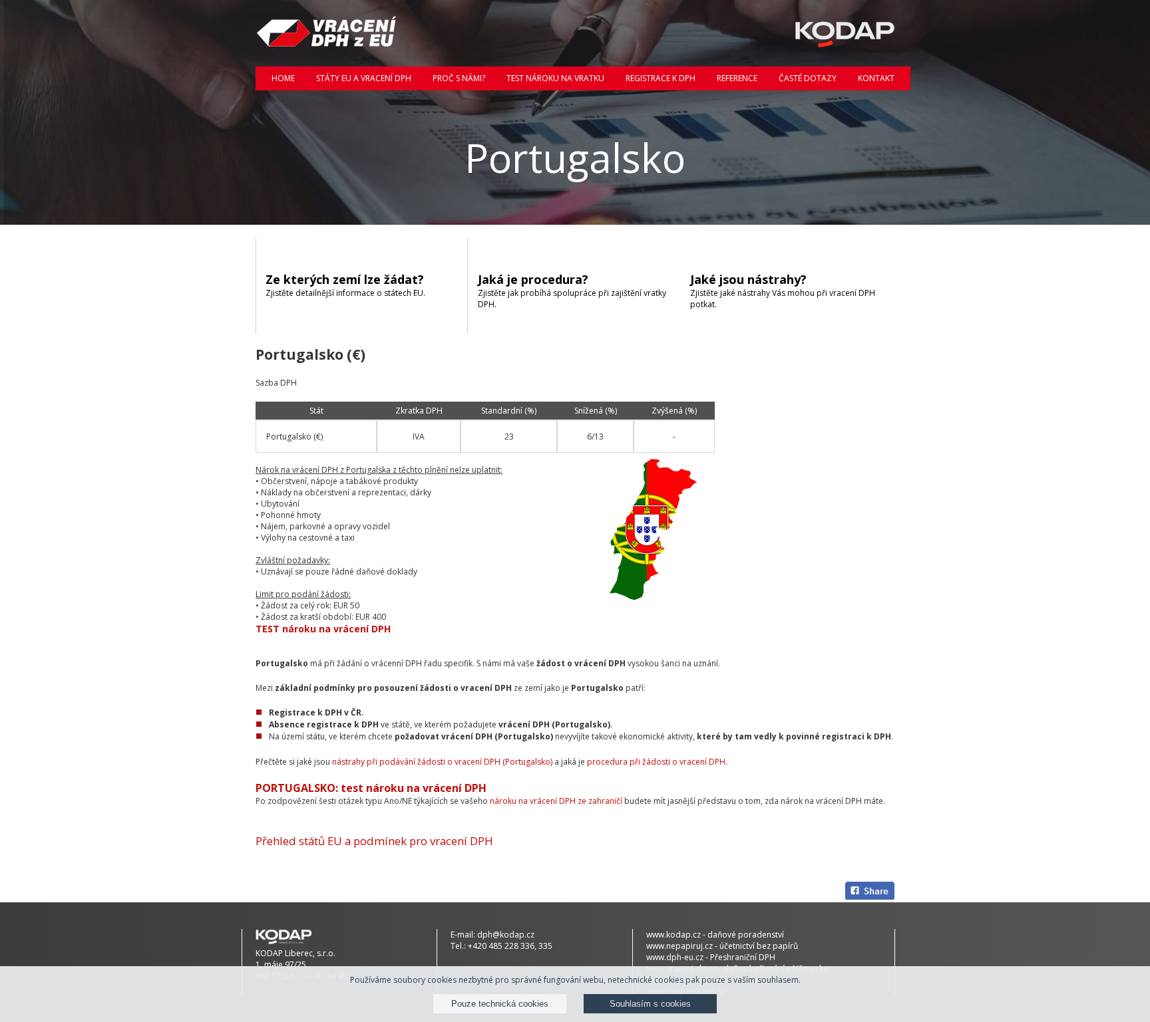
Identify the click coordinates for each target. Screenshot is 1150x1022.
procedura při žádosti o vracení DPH (656, 761)
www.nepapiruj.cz (679, 946)
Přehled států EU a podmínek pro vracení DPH (374, 840)
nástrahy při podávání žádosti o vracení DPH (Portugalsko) (442, 761)
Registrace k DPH (660, 78)
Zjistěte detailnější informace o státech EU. (345, 285)
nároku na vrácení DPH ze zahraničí (556, 801)
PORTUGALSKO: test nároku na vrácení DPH (371, 788)
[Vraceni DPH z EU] (327, 33)
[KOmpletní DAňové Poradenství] (822, 33)
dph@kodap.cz (505, 934)
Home (283, 78)
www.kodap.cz (673, 934)
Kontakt (876, 78)
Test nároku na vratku (555, 78)
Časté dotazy (808, 78)
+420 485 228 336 (501, 946)
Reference (737, 78)
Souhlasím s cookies (650, 1004)
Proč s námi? (459, 78)
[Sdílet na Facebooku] (869, 892)
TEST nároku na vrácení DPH (323, 628)
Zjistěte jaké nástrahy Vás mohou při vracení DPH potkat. (782, 290)
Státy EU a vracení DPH (363, 78)
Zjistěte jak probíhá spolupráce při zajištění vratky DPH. (572, 290)
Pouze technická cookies (499, 1004)
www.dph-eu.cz (674, 957)
